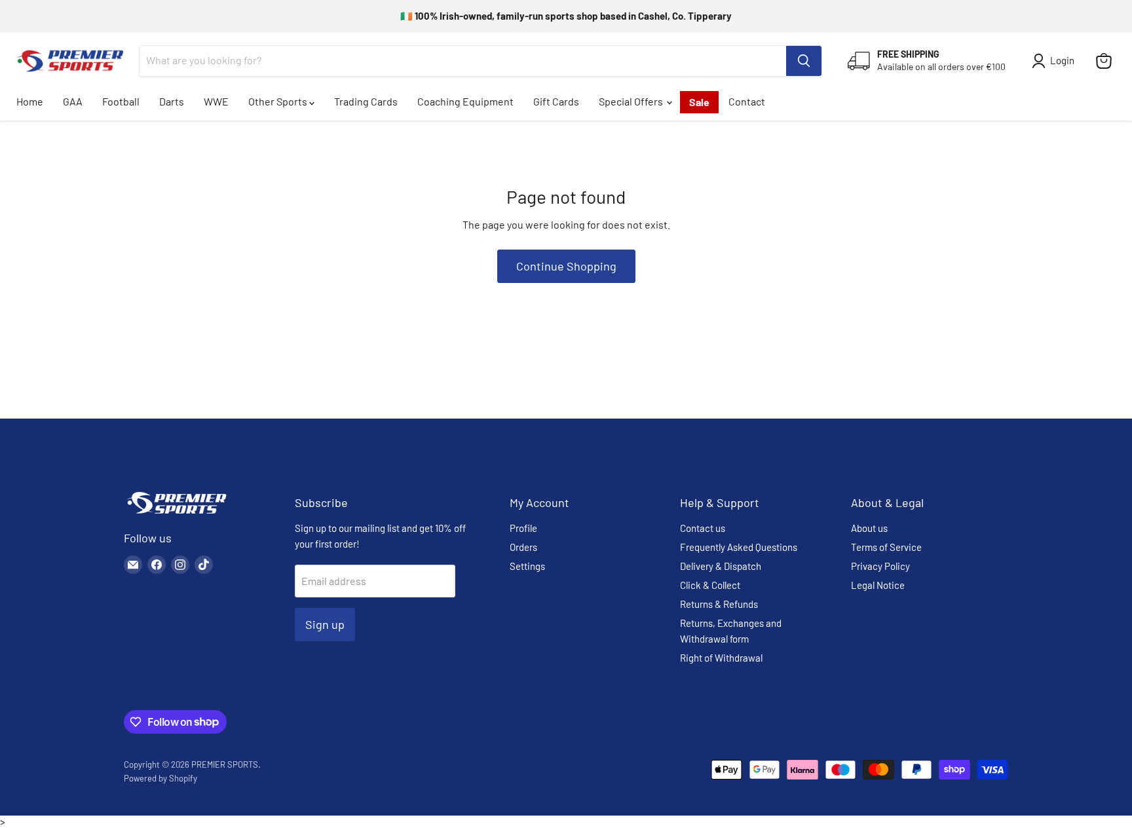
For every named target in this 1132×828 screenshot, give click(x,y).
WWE (216, 101)
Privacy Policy (880, 566)
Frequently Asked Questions (738, 547)
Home (29, 101)
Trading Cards (366, 101)
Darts (171, 101)
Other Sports (278, 101)
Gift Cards (556, 101)
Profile (523, 528)
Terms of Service (886, 547)
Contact (746, 101)
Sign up (325, 624)
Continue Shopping (566, 266)
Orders (523, 547)
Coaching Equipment (465, 101)
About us (869, 528)
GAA (73, 101)
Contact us (702, 528)
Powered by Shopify (160, 778)
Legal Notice (878, 585)
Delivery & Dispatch (720, 566)
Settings (527, 566)
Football (121, 101)
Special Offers (632, 101)
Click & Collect (710, 585)
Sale (699, 102)
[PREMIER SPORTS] (176, 514)
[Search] (803, 61)
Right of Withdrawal (721, 658)
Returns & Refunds (719, 604)
